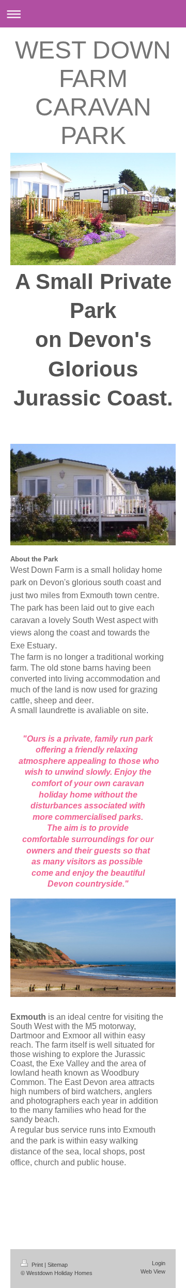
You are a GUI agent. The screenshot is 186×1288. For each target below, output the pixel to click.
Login (158, 1263)
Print (37, 1265)
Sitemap (58, 1265)
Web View (153, 1271)
